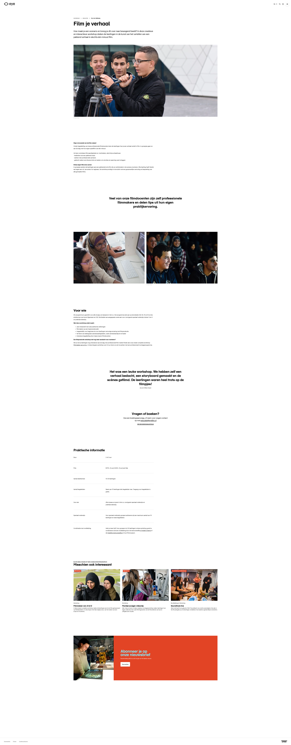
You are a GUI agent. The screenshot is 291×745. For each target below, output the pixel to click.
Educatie (85, 18)
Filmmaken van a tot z (80, 345)
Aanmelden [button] (125, 664)
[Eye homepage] (9, 4)
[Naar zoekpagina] (280, 4)
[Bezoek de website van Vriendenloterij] (284, 741)
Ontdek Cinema (146, 530)
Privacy (14, 741)
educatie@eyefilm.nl (148, 420)
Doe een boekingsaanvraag (145, 424)
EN (276, 4)
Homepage (77, 18)
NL (274, 4)
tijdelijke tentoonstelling (115, 533)
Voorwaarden (7, 741)
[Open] (287, 4)
